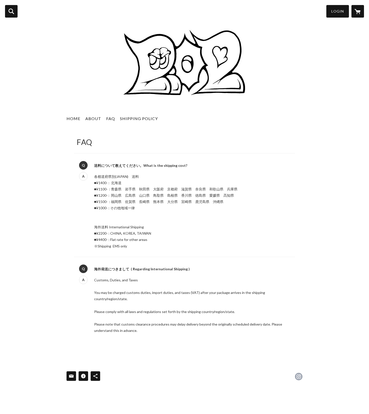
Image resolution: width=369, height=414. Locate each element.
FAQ (110, 118)
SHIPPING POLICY (139, 118)
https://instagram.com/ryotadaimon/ (298, 376)
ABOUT (93, 118)
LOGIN (337, 11)
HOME (73, 118)
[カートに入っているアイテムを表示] (357, 11)
